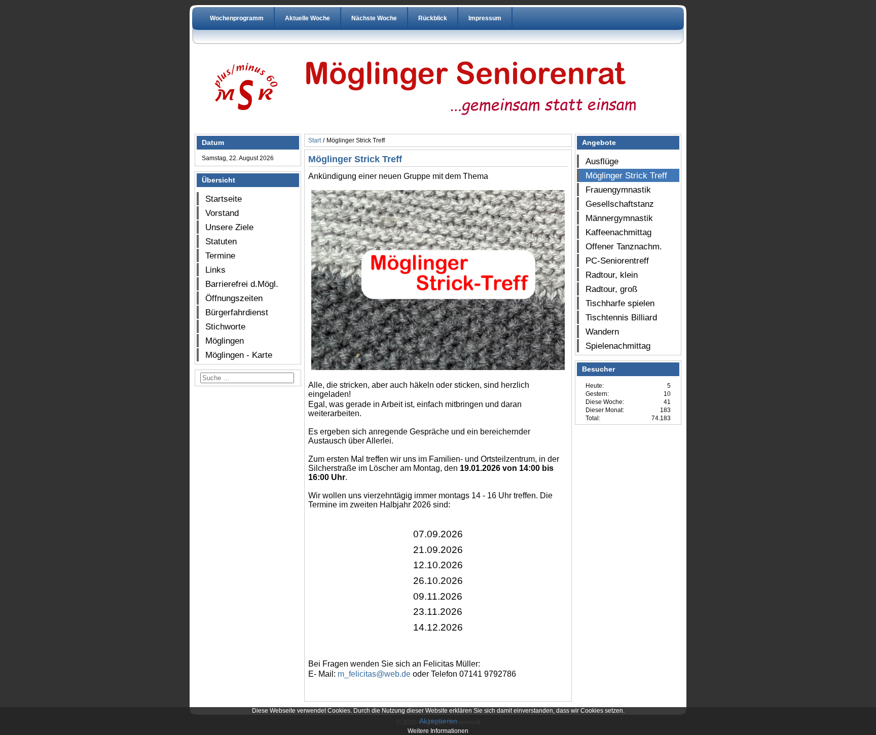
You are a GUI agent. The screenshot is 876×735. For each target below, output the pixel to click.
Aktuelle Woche (307, 18)
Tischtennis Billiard (621, 317)
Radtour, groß (611, 289)
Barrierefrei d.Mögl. (241, 284)
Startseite (223, 199)
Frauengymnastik (618, 190)
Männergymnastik (619, 218)
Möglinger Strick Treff (626, 175)
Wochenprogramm (237, 18)
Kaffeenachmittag (618, 232)
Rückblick (432, 18)
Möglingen (224, 341)
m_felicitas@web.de (374, 674)
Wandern (602, 331)
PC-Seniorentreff (617, 260)
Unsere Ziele (229, 227)
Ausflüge (602, 161)
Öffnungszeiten (234, 298)
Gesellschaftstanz (620, 204)
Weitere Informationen (438, 730)
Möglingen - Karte (238, 355)
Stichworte (225, 326)
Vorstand (222, 213)
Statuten (221, 241)
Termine (220, 255)
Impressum (484, 18)
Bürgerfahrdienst (236, 312)
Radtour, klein (612, 275)
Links (215, 270)
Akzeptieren (438, 721)
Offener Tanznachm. (624, 246)
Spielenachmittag (618, 346)
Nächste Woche (374, 18)
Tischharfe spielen (620, 303)
